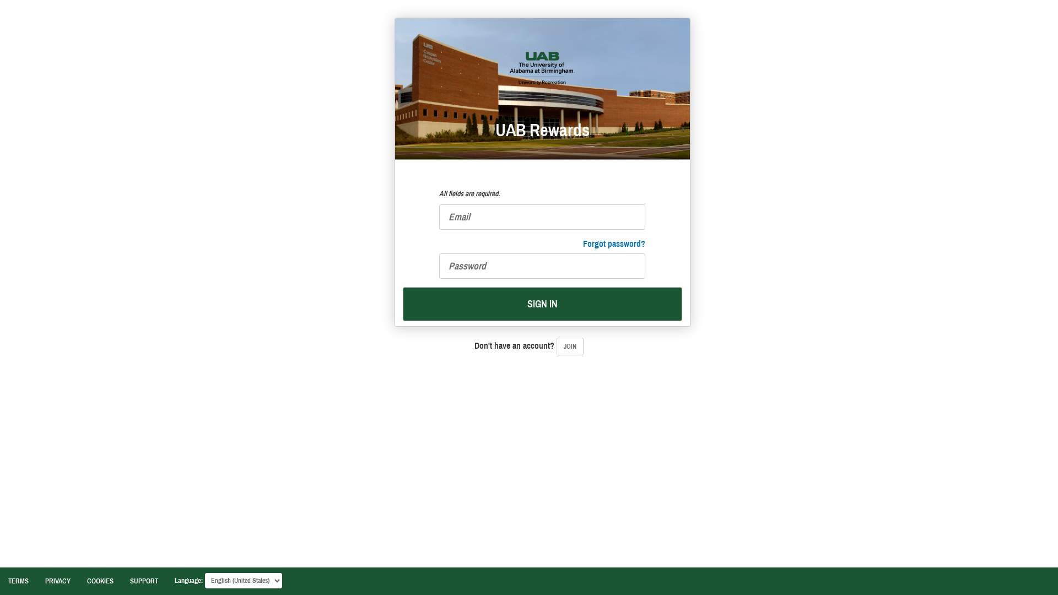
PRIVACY (58, 581)
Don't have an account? (525, 345)
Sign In (542, 304)
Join (570, 346)
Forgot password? (614, 243)
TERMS (18, 581)
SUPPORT (144, 581)
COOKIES (100, 581)
